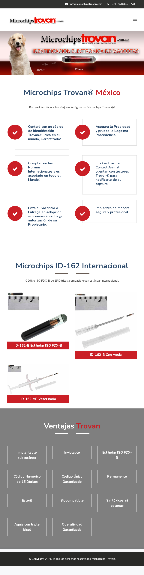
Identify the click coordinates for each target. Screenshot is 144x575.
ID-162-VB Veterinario (38, 399)
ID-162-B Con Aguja (106, 354)
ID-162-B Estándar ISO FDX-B (38, 345)
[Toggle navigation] (135, 19)
